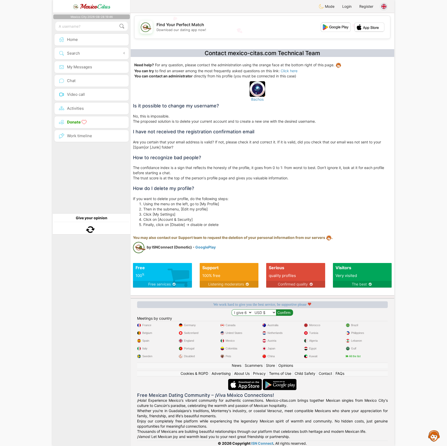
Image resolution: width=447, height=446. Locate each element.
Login (347, 6)
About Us (242, 373)
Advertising (221, 373)
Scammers (254, 365)
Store (270, 365)
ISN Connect (262, 443)
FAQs (340, 373)
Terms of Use (280, 373)
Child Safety (305, 373)
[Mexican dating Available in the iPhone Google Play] (279, 381)
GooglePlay (205, 247)
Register (366, 6)
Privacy (259, 373)
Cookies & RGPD (194, 373)
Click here (289, 71)
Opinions (285, 365)
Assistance (434, 435)
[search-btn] (122, 26)
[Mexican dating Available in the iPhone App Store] (245, 381)
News (236, 365)
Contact (325, 373)
